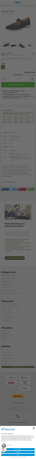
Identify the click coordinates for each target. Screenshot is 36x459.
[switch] (3, 451)
